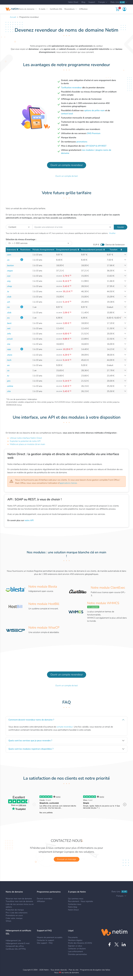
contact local (67, 113)
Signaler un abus (75, 946)
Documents (73, 937)
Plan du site (73, 970)
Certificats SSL (56, 9)
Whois (8, 921)
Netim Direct (73, 2)
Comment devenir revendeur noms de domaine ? (31, 719)
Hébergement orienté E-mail (17, 943)
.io (8, 291)
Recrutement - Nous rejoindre (80, 901)
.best (9, 323)
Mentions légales (75, 940)
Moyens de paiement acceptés (49, 937)
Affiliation (83, 9)
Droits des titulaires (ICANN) (80, 943)
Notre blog (72, 907)
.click (9, 312)
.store (9, 354)
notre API (29, 520)
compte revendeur (64, 726)
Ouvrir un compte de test (66, 176)
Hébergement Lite (13, 940)
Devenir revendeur (44, 898)
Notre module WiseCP (43, 627)
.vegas (10, 270)
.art (8, 301)
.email (10, 338)
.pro (8, 380)
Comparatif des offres (15, 946)
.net (8, 328)
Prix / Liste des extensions (16, 912)
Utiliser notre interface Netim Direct (26, 438)
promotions (82, 141)
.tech (9, 360)
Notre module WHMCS (103, 603)
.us (8, 259)
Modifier (112, 233)
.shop (9, 286)
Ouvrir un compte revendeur (66, 165)
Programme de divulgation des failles (95, 970)
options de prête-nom (94, 110)
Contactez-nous (74, 904)
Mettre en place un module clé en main (27, 444)
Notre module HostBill (43, 604)
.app (9, 349)
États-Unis (117, 2)
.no (8, 307)
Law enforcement (75, 951)
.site (9, 391)
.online (10, 386)
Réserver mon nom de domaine (19, 898)
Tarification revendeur (71, 87)
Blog (83, 2)
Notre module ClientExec (108, 587)
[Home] (12, 9)
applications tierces (68, 483)
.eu (8, 317)
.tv (8, 375)
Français (101, 2)
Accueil (13, 17)
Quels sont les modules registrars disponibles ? (30, 748)
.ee (8, 365)
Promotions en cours (14, 915)
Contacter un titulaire (77, 948)
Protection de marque (15, 909)
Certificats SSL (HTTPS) (16, 949)
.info (9, 333)
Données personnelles (77, 954)
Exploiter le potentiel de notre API (25, 441)
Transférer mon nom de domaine (19, 901)
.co (8, 370)
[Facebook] (109, 944)
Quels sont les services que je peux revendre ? (30, 740)
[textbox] (73, 227)
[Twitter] (116, 944)
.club (9, 296)
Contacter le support (45, 940)
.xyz (8, 275)
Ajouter (120, 227)
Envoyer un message (66, 859)
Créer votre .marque (14, 918)
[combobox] (73, 227)
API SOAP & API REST (96, 145)
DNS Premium (93, 133)
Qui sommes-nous (75, 898)
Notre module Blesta (42, 586)
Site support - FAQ (44, 943)
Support (91, 2)
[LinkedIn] (124, 944)
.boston (10, 265)
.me (8, 344)
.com (9, 254)
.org (9, 281)
